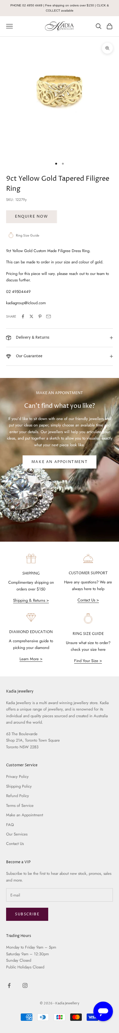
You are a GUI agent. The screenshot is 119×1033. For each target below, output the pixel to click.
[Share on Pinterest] (40, 316)
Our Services (16, 834)
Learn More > (31, 659)
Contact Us (15, 843)
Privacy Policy (17, 776)
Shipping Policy (19, 786)
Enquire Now (31, 216)
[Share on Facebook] (22, 316)
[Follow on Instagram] (25, 985)
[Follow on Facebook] (9, 985)
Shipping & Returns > (31, 600)
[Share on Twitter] (31, 316)
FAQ (10, 825)
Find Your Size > (88, 661)
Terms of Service (20, 805)
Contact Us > (88, 600)
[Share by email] (48, 316)
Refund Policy (17, 796)
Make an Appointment (59, 462)
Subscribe (27, 914)
